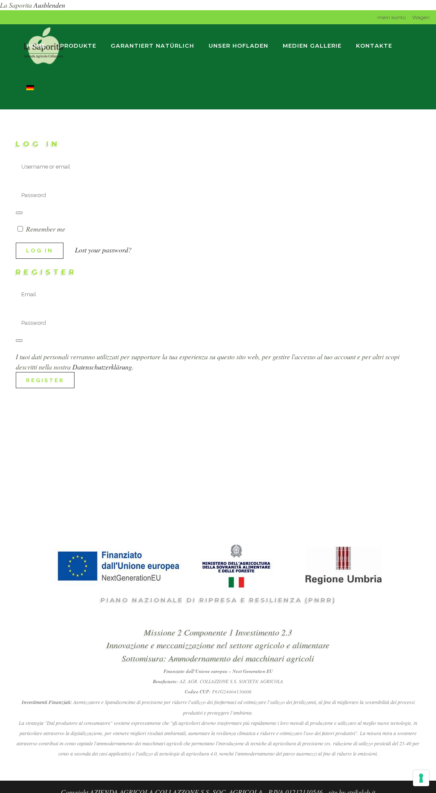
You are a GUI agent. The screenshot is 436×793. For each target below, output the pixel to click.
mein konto (391, 17)
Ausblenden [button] (49, 4)
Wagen (421, 17)
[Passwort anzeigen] (19, 213)
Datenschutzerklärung (102, 366)
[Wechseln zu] (31, 88)
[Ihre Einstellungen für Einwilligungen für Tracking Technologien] (421, 778)
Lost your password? (103, 249)
